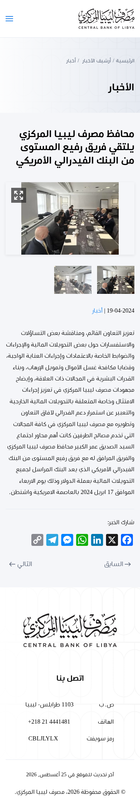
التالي (24, 564)
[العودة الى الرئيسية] (106, 18)
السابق (113, 564)
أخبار (97, 311)
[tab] (115, 280)
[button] (9, 18)
